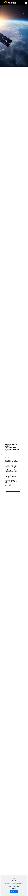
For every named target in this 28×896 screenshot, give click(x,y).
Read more (14, 888)
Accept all (14, 891)
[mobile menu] (26, 3)
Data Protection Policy (14, 886)
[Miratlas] (14, 3)
